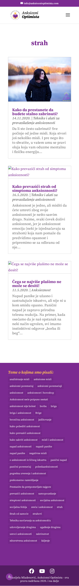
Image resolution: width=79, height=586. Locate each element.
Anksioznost (41, 290)
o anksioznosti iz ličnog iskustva (28, 460)
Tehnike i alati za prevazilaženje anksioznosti (35, 120)
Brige (38, 413)
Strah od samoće (19, 513)
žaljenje (45, 540)
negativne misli (38, 453)
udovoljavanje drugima (23, 527)
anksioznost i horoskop (40, 392)
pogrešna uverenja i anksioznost (28, 473)
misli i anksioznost (52, 439)
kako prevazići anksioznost (25, 433)
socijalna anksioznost (52, 500)
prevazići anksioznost (22, 493)
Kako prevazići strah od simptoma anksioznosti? (35, 188)
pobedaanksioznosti (46, 466)
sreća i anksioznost (42, 507)
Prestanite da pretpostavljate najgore (30, 487)
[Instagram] (52, 572)
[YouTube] (42, 572)
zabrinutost (42, 534)
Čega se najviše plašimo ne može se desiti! (36, 283)
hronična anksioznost (22, 419)
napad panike (17, 453)
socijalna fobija (18, 507)
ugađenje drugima (50, 527)
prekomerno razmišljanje (24, 480)
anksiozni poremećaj (21, 386)
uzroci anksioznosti (21, 534)
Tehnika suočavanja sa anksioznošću (30, 520)
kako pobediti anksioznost (25, 426)
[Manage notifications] (9, 576)
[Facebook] (31, 572)
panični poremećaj (20, 466)
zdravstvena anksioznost (23, 540)
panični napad (59, 460)
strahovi (37, 513)
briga (54, 406)
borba (43, 406)
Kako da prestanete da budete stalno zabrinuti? (35, 112)
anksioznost (16, 392)
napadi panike (44, 446)
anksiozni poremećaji (49, 386)
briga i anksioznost (20, 413)
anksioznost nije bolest (23, 406)
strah (60, 507)
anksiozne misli (43, 379)
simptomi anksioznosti (23, 500)
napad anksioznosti (21, 446)
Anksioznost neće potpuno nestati (29, 399)
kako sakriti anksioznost (23, 439)
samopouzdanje (47, 493)
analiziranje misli (19, 379)
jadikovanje (44, 419)
